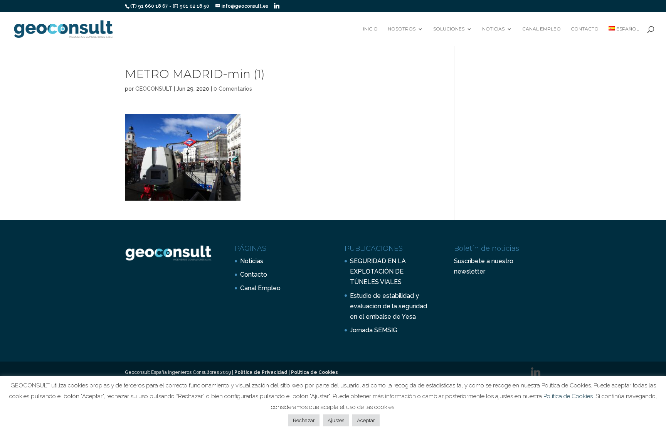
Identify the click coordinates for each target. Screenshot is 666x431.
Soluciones (448, 29)
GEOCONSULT (153, 89)
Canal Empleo (541, 29)
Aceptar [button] (366, 420)
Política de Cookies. (569, 396)
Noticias (493, 29)
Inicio (370, 29)
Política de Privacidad (261, 372)
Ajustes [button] (336, 420)
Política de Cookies (314, 372)
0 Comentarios (233, 89)
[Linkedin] (276, 5)
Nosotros (401, 29)
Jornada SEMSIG (373, 330)
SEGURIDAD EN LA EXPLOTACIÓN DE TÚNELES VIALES (378, 271)
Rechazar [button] (304, 420)
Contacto (585, 29)
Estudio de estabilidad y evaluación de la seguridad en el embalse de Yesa (388, 306)
